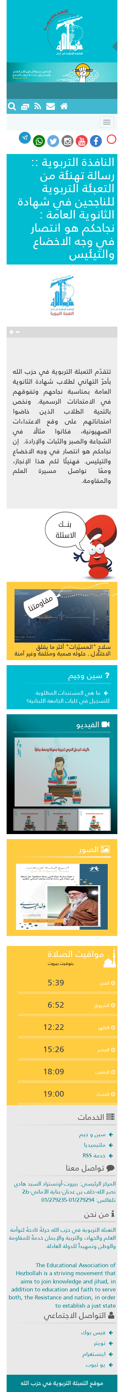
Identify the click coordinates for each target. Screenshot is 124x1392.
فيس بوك (94, 1332)
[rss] (38, 106)
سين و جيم (93, 1134)
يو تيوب (96, 1364)
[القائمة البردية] (51, 106)
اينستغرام (95, 1354)
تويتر (100, 1343)
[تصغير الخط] (17, 332)
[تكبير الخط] (11, 332)
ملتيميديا (95, 1144)
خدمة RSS (95, 1155)
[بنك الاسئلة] (81, 545)
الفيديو (89, 724)
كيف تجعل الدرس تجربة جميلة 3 (70, 791)
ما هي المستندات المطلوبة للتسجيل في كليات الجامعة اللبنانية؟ (67, 696)
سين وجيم (86, 675)
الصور (90, 849)
